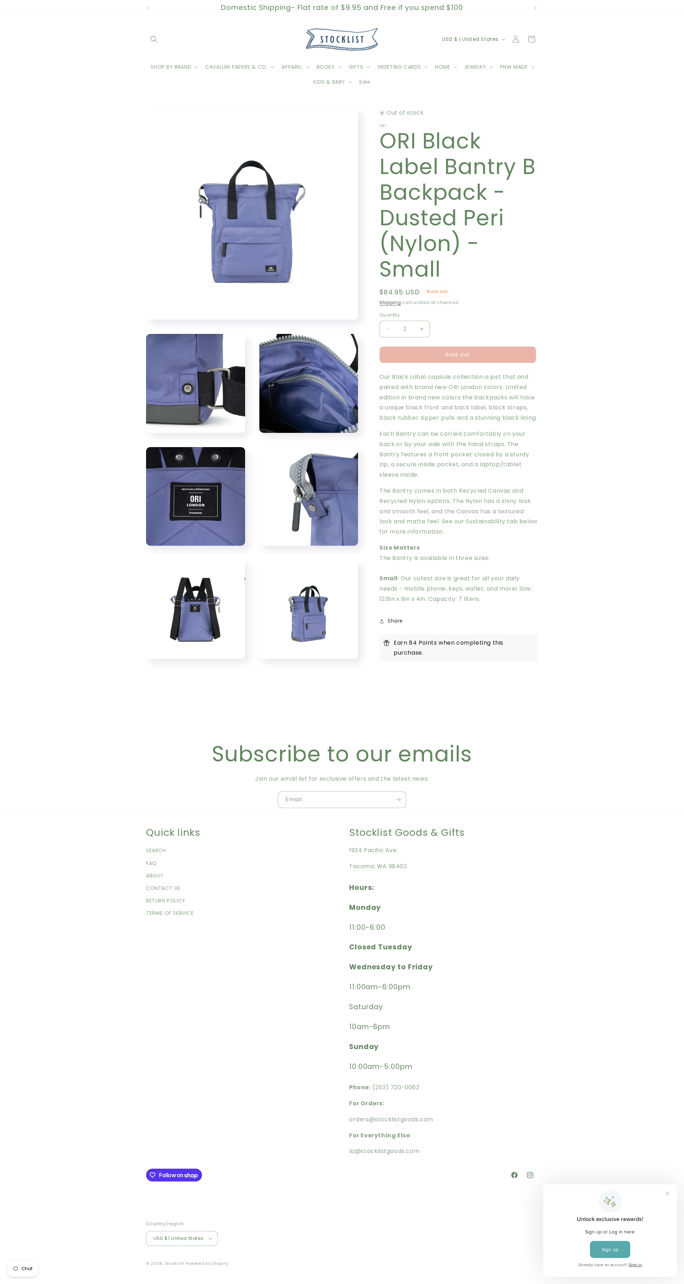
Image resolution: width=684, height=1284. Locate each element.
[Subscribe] (398, 799)
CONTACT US (163, 888)
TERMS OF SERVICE (170, 913)
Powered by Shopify (207, 1263)
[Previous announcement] (148, 8)
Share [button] (395, 620)
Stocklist (174, 1263)
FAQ (151, 863)
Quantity (389, 314)
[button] (154, 39)
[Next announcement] (535, 8)
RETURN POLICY (166, 900)
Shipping (390, 302)
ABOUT (155, 875)
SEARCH (156, 850)
